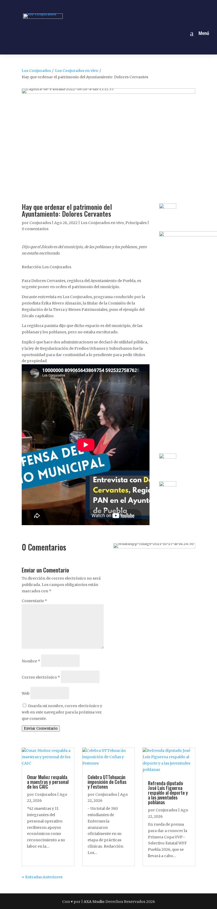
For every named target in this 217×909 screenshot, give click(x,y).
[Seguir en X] (114, 6)
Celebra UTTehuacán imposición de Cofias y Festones (107, 782)
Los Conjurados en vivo (76, 70)
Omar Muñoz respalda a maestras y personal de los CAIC (48, 782)
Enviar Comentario (41, 728)
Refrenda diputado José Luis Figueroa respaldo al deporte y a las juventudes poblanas (168, 793)
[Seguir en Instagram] (102, 6)
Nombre (31, 661)
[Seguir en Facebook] (90, 6)
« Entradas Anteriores (42, 877)
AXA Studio (94, 901)
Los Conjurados (36, 70)
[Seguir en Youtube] (127, 6)
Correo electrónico (41, 677)
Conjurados (40, 222)
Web (26, 693)
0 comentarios (35, 228)
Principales (136, 222)
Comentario (34, 600)
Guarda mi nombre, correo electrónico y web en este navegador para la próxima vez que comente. (62, 712)
